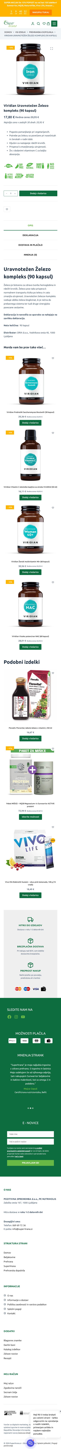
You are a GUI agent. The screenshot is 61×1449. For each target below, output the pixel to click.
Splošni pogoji (14, 1309)
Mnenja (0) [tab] (30, 254)
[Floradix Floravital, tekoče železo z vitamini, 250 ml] (30, 695)
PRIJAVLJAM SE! (30, 1163)
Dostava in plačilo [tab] (30, 245)
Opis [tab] (30, 225)
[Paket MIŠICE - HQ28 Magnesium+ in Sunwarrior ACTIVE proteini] (30, 771)
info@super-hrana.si (22, 1229)
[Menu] (54, 24)
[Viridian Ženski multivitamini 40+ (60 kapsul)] (30, 530)
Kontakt (11, 1313)
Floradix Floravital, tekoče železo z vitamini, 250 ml (30, 728)
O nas (10, 1295)
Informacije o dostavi (17, 1300)
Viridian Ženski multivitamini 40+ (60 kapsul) (30, 562)
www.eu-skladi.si (25, 1433)
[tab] (28, 1108)
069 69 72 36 (19, 1225)
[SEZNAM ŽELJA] (44, 23)
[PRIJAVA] (32, 23)
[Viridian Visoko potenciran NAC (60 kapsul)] (30, 604)
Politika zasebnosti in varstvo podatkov (27, 1304)
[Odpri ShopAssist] (30, 1443)
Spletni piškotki (43, 1443)
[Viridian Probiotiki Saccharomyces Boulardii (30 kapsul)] (30, 380)
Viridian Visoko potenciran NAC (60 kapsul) (30, 636)
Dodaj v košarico (38, 193)
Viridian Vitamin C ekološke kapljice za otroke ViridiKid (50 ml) (30, 487)
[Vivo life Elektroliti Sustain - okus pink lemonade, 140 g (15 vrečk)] (30, 849)
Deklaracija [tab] (30, 235)
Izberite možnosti (30, 817)
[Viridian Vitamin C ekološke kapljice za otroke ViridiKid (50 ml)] (30, 455)
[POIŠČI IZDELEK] (38, 23)
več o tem (19, 1156)
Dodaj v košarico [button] (30, 423)
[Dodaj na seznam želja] (7, 209)
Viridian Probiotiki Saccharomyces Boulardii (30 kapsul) (30, 412)
